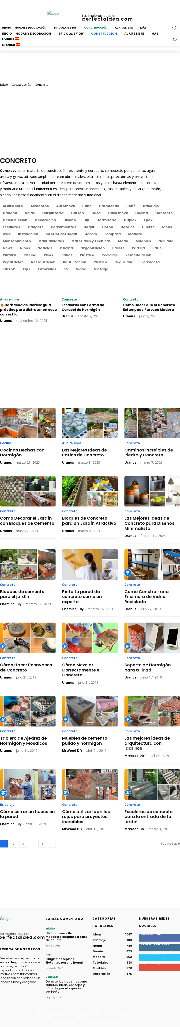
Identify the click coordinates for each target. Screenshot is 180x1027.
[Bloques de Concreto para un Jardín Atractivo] (90, 491)
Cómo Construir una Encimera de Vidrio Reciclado (146, 597)
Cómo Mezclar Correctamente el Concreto (81, 670)
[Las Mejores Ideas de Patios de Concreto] (90, 423)
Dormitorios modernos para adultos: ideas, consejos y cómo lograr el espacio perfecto (66, 986)
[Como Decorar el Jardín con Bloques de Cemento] (28, 491)
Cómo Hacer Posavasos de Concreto (26, 667)
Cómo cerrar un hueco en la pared (27, 814)
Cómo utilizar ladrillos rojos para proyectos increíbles (86, 817)
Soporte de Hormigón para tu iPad (147, 667)
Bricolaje (7, 804)
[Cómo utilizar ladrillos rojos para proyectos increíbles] (90, 784)
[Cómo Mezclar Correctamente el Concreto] (90, 638)
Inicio (4, 84)
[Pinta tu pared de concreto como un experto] (90, 564)
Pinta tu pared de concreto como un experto (82, 597)
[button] (175, 39)
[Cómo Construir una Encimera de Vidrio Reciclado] (152, 564)
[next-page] (52, 843)
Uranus (6, 320)
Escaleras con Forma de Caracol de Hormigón (83, 307)
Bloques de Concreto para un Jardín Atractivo (89, 520)
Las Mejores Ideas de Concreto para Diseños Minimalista (149, 523)
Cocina (5, 443)
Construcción (21, 84)
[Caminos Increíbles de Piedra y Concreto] (152, 423)
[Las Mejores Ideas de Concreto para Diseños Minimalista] (152, 491)
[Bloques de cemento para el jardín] (28, 564)
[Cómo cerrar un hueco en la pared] (28, 784)
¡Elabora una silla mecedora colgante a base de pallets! (66, 936)
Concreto (69, 299)
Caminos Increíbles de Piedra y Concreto (148, 452)
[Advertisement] (90, 121)
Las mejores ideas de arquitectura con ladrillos (147, 743)
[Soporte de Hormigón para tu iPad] (152, 638)
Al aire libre (9, 299)
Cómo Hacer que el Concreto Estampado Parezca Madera (149, 307)
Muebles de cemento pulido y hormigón (84, 740)
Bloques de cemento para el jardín (22, 594)
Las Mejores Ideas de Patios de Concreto (84, 452)
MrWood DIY (72, 750)
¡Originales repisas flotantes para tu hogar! (64, 960)
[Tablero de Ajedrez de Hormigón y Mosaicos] (28, 711)
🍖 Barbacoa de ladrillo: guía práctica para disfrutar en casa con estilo (28, 309)
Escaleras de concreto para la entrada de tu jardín (148, 817)
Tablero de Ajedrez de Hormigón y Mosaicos (23, 740)
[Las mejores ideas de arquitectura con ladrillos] (152, 711)
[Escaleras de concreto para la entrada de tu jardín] (152, 784)
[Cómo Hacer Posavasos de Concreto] (28, 638)
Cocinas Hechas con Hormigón (22, 452)
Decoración (52, 976)
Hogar (49, 954)
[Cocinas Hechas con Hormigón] (28, 423)
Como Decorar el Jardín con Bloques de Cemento (27, 520)
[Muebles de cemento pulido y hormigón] (90, 711)
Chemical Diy (11, 604)
